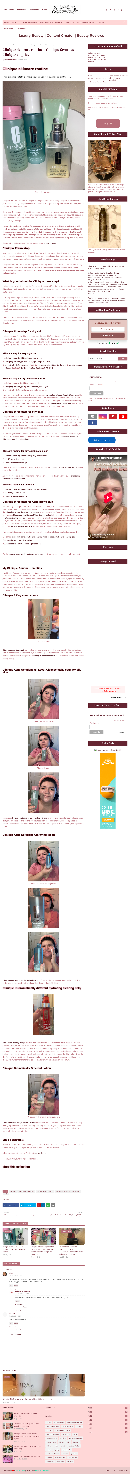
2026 (108, 1408)
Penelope (76, 1442)
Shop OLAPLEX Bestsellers (98, 280)
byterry (56, 1450)
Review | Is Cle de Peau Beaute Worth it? (25, 1414)
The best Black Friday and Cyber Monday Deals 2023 (26, 1424)
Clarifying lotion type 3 (15, 459)
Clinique (12, 1191)
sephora (42, 365)
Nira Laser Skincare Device (98, 82)
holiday (49, 1458)
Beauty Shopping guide (74, 1422)
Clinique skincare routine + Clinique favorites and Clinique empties (14, 1249)
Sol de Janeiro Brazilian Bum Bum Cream (103, 273)
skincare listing (40, 1153)
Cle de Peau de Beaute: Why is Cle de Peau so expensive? (118, 78)
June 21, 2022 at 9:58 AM (22, 1294)
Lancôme (63, 1438)
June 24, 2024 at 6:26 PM (15, 1316)
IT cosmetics (66, 1434)
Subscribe (107, 335)
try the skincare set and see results (63, 467)
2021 (108, 1428)
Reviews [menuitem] (102, 22)
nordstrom (50, 1462)
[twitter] (110, 10)
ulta (48, 365)
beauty (49, 1450)
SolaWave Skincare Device (97, 79)
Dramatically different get (16, 496)
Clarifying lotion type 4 (15, 493)
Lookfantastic (51, 1442)
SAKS (41, 386)
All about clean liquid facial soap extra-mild (23, 358)
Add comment (15, 1334)
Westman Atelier (74, 1446)
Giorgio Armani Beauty (62, 1430)
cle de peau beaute (53, 1454)
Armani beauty (59, 1422)
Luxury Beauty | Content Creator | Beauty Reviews (61, 36)
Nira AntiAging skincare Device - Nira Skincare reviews (28, 1399)
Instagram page (50, 243)
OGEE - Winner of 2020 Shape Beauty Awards (105, 277)
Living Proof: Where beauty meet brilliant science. (107, 282)
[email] (92, 416)
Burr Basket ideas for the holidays (27, 1456)
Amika (49, 1422)
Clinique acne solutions (26, 1191)
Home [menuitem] (6, 22)
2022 (108, 1424)
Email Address (96, 384)
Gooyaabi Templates (42, 1470)
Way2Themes (20, 1470)
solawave (70, 1462)
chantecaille (66, 1450)
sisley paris (60, 1462)
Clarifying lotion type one (15, 361)
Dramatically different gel (16, 462)
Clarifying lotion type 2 (14, 386)
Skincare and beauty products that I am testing (27, 1447)
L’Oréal (61, 1442)
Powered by (102, 343)
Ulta (30, 361)
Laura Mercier (93, 293)
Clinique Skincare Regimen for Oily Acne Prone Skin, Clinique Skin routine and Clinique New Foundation (42, 1250)
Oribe (68, 1442)
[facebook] (118, 10)
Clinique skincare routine (45, 1191)
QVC (35, 361)
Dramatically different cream (16, 365)
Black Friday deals (53, 1426)
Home (5, 10)
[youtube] (121, 10)
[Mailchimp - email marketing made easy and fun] (120, 733)
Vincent (12, 1313)
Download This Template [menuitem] (15, 28)
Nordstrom (61, 365)
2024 (108, 1416)
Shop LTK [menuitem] (70, 22)
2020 (108, 1432)
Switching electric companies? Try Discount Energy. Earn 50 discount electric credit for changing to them (97, 57)
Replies (13, 1289)
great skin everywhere (61, 403)
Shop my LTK (34, 10)
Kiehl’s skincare (52, 1438)
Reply (11, 1285)
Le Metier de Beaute (75, 1438)
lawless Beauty (60, 1458)
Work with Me (22, 10)
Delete (16, 1285)
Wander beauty (61, 1446)
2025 (108, 1412)
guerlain (74, 1454)
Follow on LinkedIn (102, 440)
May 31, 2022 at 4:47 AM (15, 1276)
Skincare (49, 1446)
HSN (48, 361)
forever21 (65, 1454)
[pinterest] (114, 10)
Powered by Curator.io (118, 697)
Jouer (75, 1434)
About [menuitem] (15, 22)
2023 (108, 1420)
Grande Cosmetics (53, 1434)
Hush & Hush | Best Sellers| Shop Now (102, 275)
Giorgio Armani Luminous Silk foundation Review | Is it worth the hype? (27, 1436)
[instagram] (106, 10)
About (11, 10)
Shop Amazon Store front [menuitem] (51, 22)
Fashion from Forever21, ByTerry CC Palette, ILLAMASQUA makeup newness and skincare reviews (71, 1250)
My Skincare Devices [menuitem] (85, 22)
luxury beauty (72, 1458)
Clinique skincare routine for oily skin (68, 1191)
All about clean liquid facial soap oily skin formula (26, 455)
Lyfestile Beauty (9, 59)
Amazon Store (46, 10)
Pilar (11, 1273)
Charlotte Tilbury (67, 1426)
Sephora (41, 361)
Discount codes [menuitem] (30, 22)
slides (10, 45)
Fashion (49, 1430)
